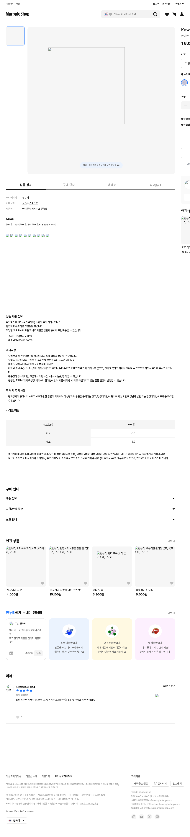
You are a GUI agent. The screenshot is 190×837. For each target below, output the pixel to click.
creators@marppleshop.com (159, 808)
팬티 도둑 (98, 590)
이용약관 (46, 776)
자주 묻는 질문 (141, 783)
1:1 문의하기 (160, 783)
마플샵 (9, 3)
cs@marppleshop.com (160, 800)
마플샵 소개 (31, 776)
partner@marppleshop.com (165, 804)
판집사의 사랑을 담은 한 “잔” (65, 590)
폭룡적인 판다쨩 (144, 590)
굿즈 (24, 203)
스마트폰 (33, 203)
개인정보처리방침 (63, 776)
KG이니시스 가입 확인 (89, 803)
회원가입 (166, 3)
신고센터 (177, 783)
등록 (38, 653)
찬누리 (25, 197)
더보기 (171, 541)
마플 (18, 3)
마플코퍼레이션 (13, 776)
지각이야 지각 (14, 590)
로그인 (156, 3)
